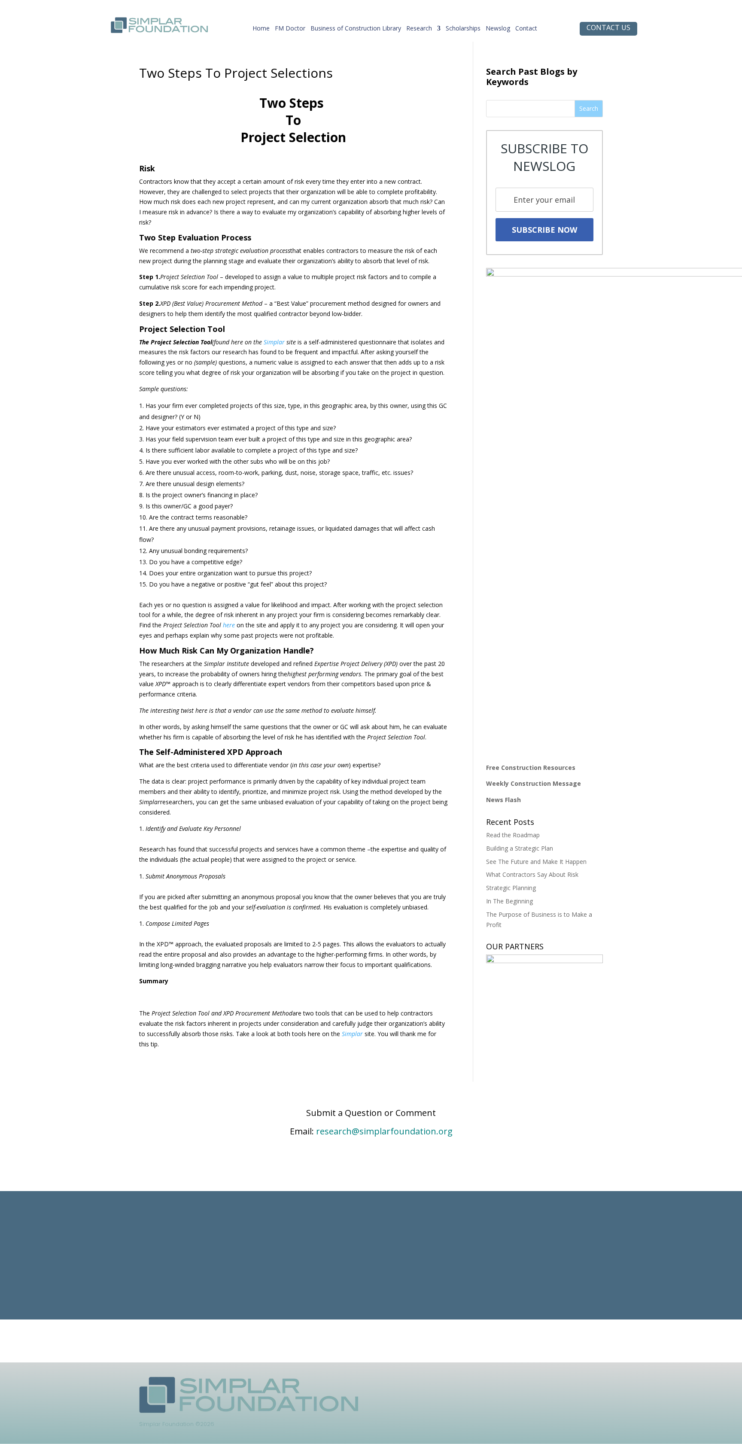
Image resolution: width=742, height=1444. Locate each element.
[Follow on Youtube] (519, 1383)
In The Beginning (509, 901)
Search (588, 108)
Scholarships (463, 30)
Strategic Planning (511, 888)
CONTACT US (608, 27)
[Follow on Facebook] (485, 1383)
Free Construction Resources (530, 767)
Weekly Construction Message (533, 783)
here (229, 625)
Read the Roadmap (513, 835)
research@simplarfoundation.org (384, 1131)
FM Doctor (290, 30)
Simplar (274, 342)
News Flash (503, 800)
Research (419, 30)
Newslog (498, 30)
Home (261, 30)
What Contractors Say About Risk (532, 874)
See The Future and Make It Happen (536, 861)
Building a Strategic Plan (519, 848)
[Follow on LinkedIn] (467, 1383)
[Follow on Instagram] (502, 1383)
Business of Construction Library (355, 30)
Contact (526, 30)
